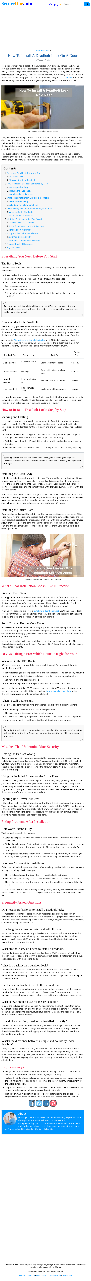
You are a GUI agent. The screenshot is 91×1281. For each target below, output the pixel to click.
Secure (12, 3)
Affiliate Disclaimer (54, 1275)
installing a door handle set (46, 611)
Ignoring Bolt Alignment (20, 229)
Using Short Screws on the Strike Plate (26, 226)
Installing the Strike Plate (21, 194)
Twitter (66, 1129)
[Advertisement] (45, 26)
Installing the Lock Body (20, 190)
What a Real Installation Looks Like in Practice (28, 197)
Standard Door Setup (18, 201)
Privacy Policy (41, 1275)
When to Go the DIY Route (21, 212)
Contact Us (31, 1275)
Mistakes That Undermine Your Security (25, 219)
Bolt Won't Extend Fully (20, 237)
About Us (22, 1275)
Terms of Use (67, 1275)
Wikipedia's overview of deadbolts (29, 340)
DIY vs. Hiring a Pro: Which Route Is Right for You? (29, 208)
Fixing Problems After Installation (22, 233)
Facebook (58, 1129)
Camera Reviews (42, 50)
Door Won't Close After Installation (25, 240)
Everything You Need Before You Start (24, 173)
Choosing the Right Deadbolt (22, 180)
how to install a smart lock (58, 691)
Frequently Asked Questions (20, 244)
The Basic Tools (16, 176)
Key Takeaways (14, 247)
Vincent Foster (36, 1113)
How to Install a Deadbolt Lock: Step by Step (27, 183)
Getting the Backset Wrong (21, 222)
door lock (68, 77)
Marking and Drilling (18, 187)
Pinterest (75, 1129)
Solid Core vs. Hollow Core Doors (23, 205)
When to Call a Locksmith (21, 215)
